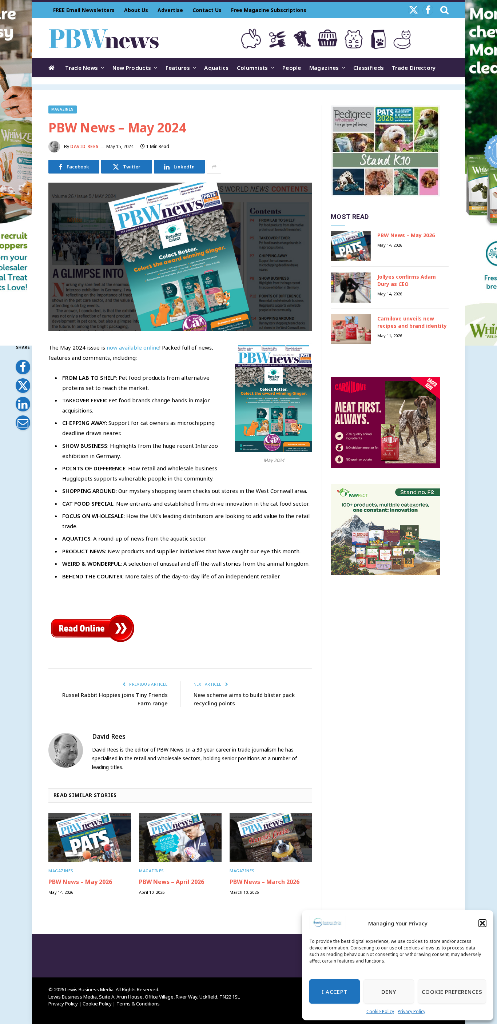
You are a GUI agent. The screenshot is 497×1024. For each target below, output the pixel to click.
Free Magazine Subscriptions (268, 10)
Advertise (170, 10)
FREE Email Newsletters (84, 10)
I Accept (334, 991)
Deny (388, 991)
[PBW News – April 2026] (180, 837)
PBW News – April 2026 (171, 882)
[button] (482, 923)
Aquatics (216, 67)
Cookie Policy (380, 1011)
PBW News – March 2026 (264, 882)
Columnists (252, 67)
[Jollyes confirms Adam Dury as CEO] (351, 287)
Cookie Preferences (452, 991)
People (291, 67)
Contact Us (207, 10)
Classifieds (368, 67)
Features (178, 67)
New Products (131, 67)
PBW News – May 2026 (80, 882)
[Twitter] (23, 385)
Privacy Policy (411, 1011)
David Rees (84, 146)
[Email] (23, 422)
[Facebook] (23, 367)
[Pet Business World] (103, 38)
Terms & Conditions (138, 1003)
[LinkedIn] (23, 404)
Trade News (81, 67)
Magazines (324, 67)
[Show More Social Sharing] (214, 167)
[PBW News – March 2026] (271, 837)
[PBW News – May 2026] (89, 837)
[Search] (444, 10)
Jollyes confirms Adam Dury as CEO (406, 280)
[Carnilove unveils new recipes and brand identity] (351, 329)
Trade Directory (414, 67)
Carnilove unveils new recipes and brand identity (412, 322)
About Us (136, 10)
